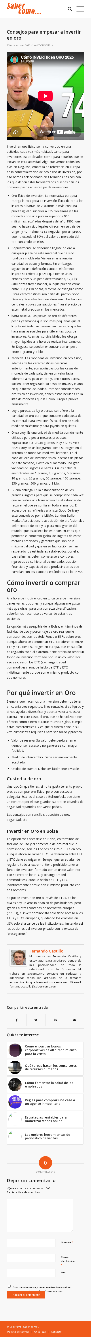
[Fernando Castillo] (18, 965)
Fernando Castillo (46, 951)
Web (63, 1272)
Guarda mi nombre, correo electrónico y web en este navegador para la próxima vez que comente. (42, 1291)
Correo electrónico (68, 1261)
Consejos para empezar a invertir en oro (44, 35)
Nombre (67, 1242)
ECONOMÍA (43, 45)
